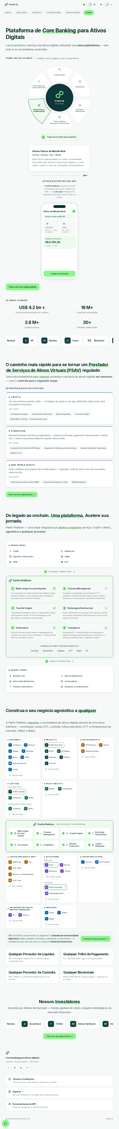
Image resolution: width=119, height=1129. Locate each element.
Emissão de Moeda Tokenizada (93, 448)
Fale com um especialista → (22, 495)
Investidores (73, 13)
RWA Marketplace (79, 482)
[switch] (89, 4)
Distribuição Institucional (42, 414)
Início (8, 13)
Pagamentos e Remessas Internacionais (60, 448)
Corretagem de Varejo (19, 414)
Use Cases (21, 13)
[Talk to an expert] (5, 1123)
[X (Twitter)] (8, 1068)
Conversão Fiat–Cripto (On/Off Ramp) (25, 448)
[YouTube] (27, 1068)
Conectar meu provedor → (95, 939)
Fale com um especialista (22, 287)
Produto (37, 13)
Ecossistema (54, 13)
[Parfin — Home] (11, 4)
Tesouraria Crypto (82, 414)
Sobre (89, 13)
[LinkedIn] (21, 1068)
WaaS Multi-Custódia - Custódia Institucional (28, 419)
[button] (16, 775)
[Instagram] (14, 1068)
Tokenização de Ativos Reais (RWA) (24, 482)
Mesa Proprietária (63, 414)
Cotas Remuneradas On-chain (55, 482)
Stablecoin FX (16, 453)
